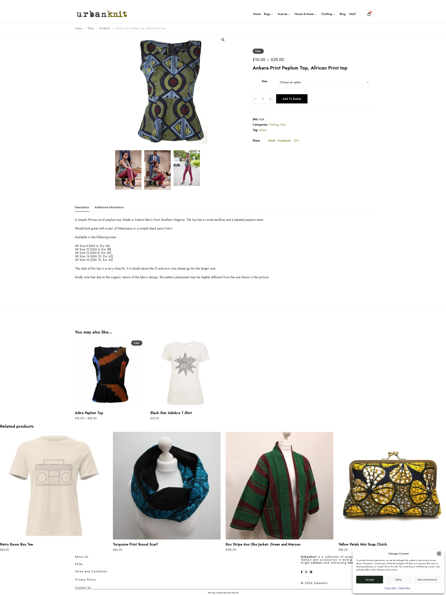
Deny (398, 579)
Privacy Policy (391, 588)
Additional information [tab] (109, 207)
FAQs (79, 564)
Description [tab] (82, 207)
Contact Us (83, 588)
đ (223, 40)
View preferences (427, 579)
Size (264, 81)
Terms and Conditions (91, 571)
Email (271, 141)
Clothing (273, 125)
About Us (82, 557)
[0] (295, 141)
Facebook (284, 141)
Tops (283, 125)
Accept (370, 579)
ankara (263, 130)
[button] (439, 553)
